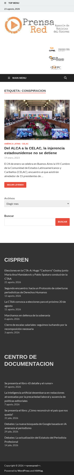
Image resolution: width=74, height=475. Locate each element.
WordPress (24, 470)
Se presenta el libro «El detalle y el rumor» (28, 383)
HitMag (39, 470)
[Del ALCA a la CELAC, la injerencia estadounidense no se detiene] (37, 120)
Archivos (9, 198)
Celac (25, 144)
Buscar (9, 216)
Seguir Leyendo (14, 184)
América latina (12, 144)
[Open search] (65, 78)
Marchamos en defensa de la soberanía (27, 315)
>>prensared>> (32, 465)
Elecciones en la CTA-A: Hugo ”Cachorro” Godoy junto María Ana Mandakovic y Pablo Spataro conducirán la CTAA (36, 274)
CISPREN (16, 260)
